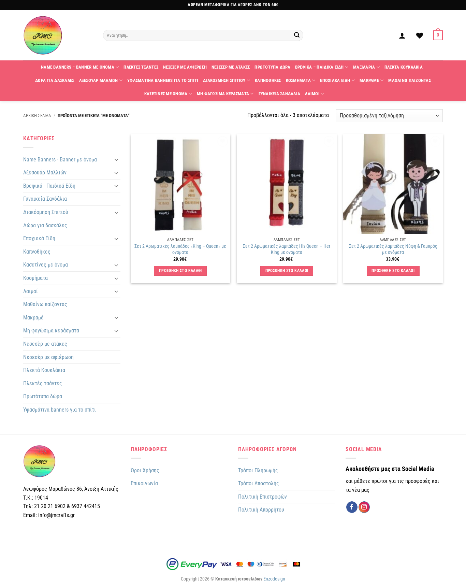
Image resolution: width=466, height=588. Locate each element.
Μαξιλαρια (364, 67)
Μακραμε (369, 80)
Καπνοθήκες (36, 251)
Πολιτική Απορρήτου (261, 509)
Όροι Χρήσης (145, 470)
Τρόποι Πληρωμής (258, 470)
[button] (402, 35)
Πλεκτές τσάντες (42, 383)
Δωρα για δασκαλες (54, 80)
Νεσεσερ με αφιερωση (185, 67)
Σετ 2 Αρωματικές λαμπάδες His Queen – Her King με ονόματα (286, 249)
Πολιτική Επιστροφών (262, 496)
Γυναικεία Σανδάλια (45, 199)
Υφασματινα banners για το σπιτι (162, 80)
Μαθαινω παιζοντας (409, 80)
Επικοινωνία (144, 483)
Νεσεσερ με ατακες (231, 67)
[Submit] (297, 35)
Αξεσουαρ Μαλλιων (98, 80)
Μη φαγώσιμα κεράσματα (51, 330)
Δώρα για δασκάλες (45, 225)
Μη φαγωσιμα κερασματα (223, 93)
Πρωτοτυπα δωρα (272, 67)
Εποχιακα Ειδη (335, 80)
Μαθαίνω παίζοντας (45, 304)
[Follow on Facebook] (352, 507)
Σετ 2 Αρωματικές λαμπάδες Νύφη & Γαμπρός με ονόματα (393, 249)
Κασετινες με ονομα (166, 93)
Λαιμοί (30, 291)
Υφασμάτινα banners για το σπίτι (59, 409)
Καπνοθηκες (268, 80)
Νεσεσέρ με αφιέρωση (48, 357)
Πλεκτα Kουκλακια (403, 67)
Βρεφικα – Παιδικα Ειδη (319, 67)
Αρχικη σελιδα (37, 115)
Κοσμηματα (298, 80)
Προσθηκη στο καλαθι (180, 270)
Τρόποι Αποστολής (258, 483)
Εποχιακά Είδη (39, 238)
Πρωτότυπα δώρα (42, 396)
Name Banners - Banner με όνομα (60, 159)
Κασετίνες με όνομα (45, 264)
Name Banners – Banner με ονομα (77, 67)
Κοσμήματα (35, 278)
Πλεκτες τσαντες (140, 67)
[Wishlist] (419, 35)
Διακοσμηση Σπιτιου (224, 80)
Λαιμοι (312, 93)
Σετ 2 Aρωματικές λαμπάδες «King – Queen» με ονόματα (180, 249)
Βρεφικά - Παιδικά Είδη (49, 186)
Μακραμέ (33, 317)
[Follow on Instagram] (364, 507)
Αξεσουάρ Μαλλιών (45, 172)
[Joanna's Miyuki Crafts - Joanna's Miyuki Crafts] (58, 35)
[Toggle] (116, 159)
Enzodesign (274, 579)
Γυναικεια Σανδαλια (280, 93)
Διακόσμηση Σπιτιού (45, 212)
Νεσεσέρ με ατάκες (45, 344)
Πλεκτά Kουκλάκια (44, 370)
